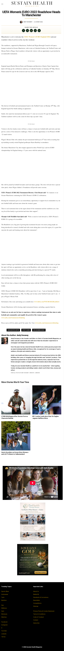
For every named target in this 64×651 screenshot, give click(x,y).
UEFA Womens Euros (38, 330)
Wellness (4, 608)
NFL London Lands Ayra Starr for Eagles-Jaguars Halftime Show (45, 417)
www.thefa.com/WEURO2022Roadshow (46, 302)
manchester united (13, 330)
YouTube (4, 631)
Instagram (4, 625)
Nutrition (4, 600)
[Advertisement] (31, 88)
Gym (2, 611)
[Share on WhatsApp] (35, 30)
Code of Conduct (38, 617)
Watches (4, 617)
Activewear (4, 594)
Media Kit (36, 594)
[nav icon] (2, 4)
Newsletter (36, 600)
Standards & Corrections (40, 597)
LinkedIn (37, 372)
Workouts (4, 614)
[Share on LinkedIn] (31, 30)
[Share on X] (27, 30)
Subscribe (36, 623)
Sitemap (35, 606)
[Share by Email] (39, 30)
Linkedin (3, 634)
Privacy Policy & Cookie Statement (43, 611)
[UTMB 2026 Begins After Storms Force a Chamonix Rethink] (15, 400)
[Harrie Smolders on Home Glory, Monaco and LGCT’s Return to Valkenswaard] (15, 435)
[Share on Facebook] (23, 30)
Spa (2, 605)
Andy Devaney (27, 22)
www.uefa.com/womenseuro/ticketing (13, 318)
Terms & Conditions (39, 614)
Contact (35, 620)
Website (32, 372)
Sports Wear (5, 591)
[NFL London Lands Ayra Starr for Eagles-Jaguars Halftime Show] (46, 400)
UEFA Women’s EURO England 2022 (37, 37)
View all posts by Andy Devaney (20, 372)
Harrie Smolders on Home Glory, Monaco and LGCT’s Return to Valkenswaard (14, 453)
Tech (2, 597)
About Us (36, 591)
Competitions (37, 603)
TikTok (3, 637)
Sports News (26, 330)
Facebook (4, 622)
